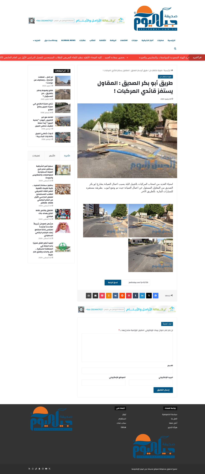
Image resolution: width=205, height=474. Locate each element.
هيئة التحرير (172, 427)
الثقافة (102, 40)
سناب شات (121, 423)
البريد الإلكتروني (166, 377)
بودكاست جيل (50, 40)
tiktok (123, 427)
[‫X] (149, 295)
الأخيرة (67, 156)
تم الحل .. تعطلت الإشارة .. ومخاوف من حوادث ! (43, 80)
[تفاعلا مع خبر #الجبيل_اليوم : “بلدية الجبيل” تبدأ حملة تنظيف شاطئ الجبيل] (62, 121)
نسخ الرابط (113, 282)
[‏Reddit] (122, 295)
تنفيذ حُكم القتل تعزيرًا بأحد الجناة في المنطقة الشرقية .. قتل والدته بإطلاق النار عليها (43, 249)
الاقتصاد (124, 40)
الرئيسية (171, 40)
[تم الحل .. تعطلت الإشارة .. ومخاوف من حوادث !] (62, 81)
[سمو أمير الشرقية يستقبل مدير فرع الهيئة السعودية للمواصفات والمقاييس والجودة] (62, 170)
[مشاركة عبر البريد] (95, 295)
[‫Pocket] (102, 295)
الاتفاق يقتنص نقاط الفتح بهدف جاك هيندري (44, 213)
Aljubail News (68, 40)
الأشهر (52, 156)
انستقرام (122, 419)
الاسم (170, 365)
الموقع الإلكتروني (117, 377)
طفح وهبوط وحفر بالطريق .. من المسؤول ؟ (45, 93)
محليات (160, 40)
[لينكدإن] (142, 295)
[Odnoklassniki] (109, 295)
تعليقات (36, 156)
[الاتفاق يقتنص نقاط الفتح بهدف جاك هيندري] (62, 214)
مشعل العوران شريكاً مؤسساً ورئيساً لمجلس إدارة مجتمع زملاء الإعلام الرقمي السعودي (43, 229)
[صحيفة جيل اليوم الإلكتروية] (155, 18)
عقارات (82, 40)
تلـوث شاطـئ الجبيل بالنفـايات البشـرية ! (44, 135)
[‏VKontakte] (115, 295)
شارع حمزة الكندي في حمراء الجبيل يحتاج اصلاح (43, 106)
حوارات (135, 40)
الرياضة (113, 40)
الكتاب (92, 40)
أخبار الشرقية (147, 40)
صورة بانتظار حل (155, 70)
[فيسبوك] (155, 295)
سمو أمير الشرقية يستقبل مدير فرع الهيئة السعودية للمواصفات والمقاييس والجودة (42, 172)
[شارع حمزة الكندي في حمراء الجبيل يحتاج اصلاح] (62, 107)
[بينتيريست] (129, 295)
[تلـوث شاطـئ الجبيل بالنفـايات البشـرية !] (62, 137)
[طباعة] (88, 295)
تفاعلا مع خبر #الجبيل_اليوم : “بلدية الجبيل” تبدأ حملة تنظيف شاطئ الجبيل (43, 121)
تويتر (124, 414)
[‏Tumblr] (135, 295)
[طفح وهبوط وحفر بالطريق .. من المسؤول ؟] (62, 94)
